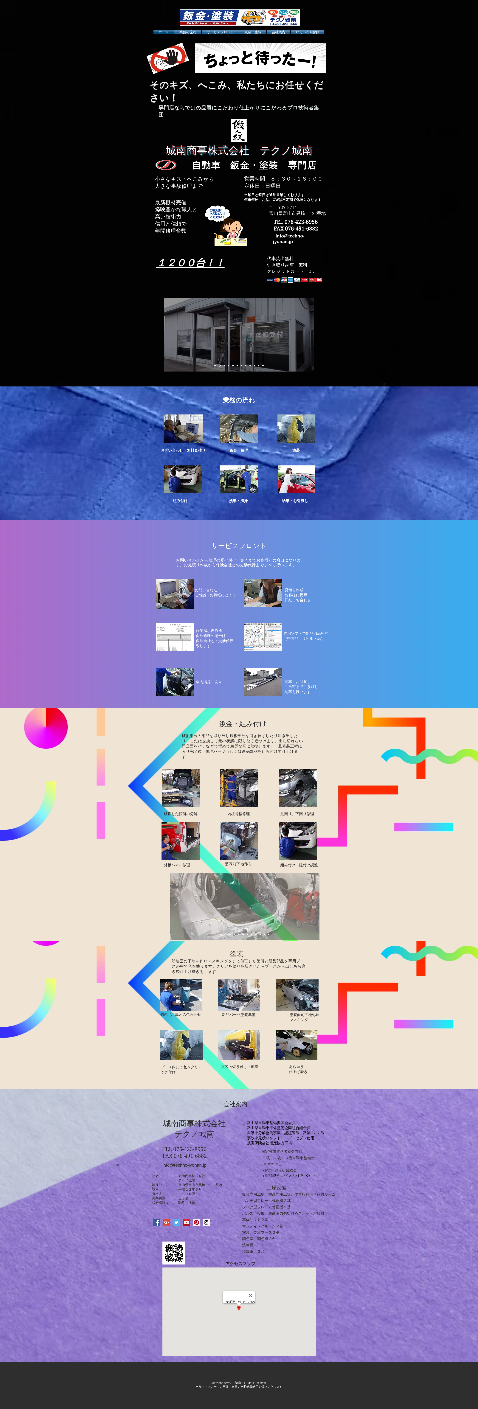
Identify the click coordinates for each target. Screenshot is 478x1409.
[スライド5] (241, 365)
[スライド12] (268, 934)
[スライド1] (215, 365)
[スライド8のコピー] (258, 365)
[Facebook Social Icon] (156, 1222)
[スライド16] (220, 934)
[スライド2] (228, 366)
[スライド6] (237, 365)
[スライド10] (263, 365)
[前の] (169, 334)
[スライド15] (264, 934)
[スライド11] (233, 365)
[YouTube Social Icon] (186, 1222)
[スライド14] (229, 934)
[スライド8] (250, 365)
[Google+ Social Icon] (166, 1222)
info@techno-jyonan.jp (184, 1165)
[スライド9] (254, 365)
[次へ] (308, 334)
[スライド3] (219, 365)
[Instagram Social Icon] (206, 1222)
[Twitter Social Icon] (176, 1222)
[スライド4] (223, 365)
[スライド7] (245, 365)
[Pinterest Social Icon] (196, 1222)
